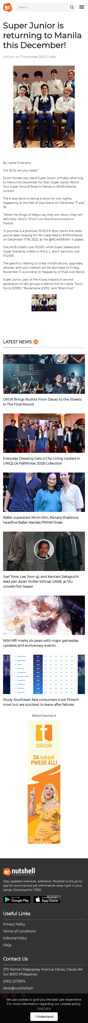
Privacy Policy (14, 924)
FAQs (7, 945)
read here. (44, 1008)
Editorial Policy (15, 938)
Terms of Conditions (19, 931)
